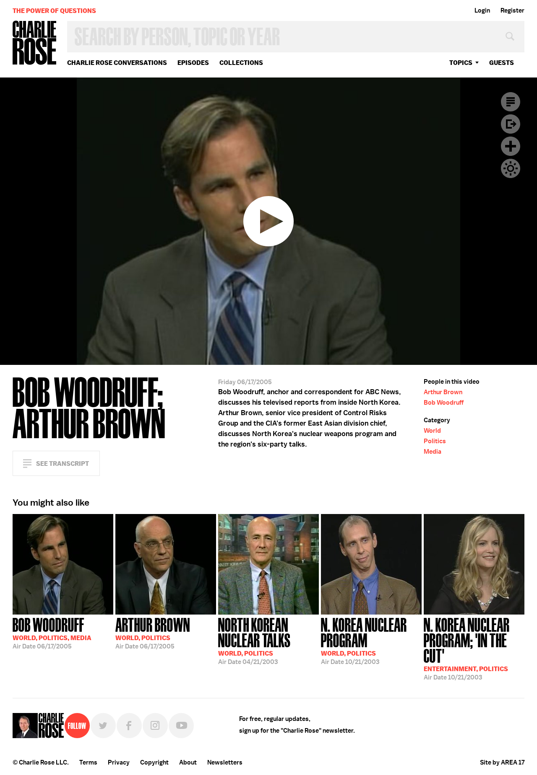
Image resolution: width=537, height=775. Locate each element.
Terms (88, 762)
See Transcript (62, 464)
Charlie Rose (35, 43)
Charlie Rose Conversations (117, 63)
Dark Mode (510, 168)
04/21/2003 (254, 640)
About (188, 762)
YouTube (181, 725)
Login (482, 10)
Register (512, 10)
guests (501, 63)
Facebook (129, 725)
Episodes (193, 63)
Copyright (154, 762)
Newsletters (224, 762)
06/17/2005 (52, 633)
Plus (510, 146)
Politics (435, 441)
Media (432, 451)
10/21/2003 (364, 640)
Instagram (155, 725)
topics (460, 63)
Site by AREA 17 (502, 762)
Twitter (103, 725)
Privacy (119, 762)
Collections (241, 63)
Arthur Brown (443, 392)
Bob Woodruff (444, 402)
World (432, 430)
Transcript (510, 101)
